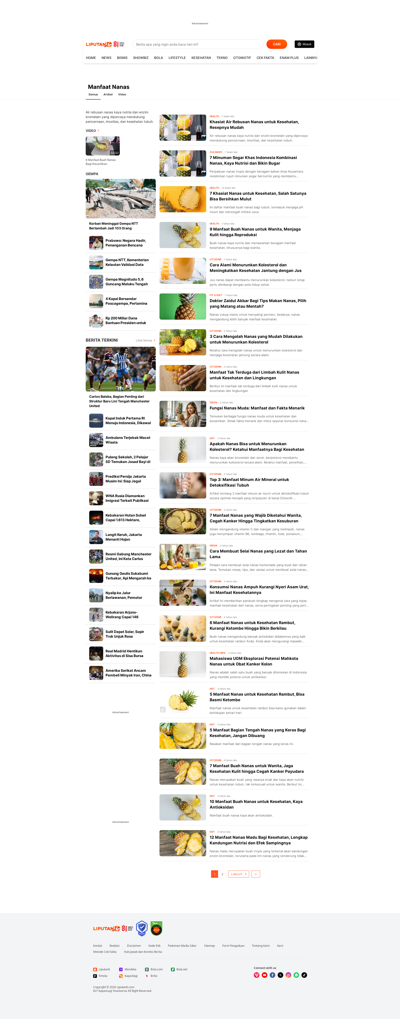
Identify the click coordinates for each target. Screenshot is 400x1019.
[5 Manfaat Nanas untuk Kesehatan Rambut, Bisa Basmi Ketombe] (182, 700)
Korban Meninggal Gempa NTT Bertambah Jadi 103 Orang (113, 225)
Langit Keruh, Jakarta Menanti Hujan (124, 537)
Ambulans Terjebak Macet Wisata (128, 439)
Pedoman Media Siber (182, 946)
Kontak (97, 946)
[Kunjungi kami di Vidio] (256, 975)
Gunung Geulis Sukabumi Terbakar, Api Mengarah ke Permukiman (128, 578)
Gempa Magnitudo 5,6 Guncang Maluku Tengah (127, 281)
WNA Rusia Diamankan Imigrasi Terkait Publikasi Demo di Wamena (127, 500)
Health (214, 116)
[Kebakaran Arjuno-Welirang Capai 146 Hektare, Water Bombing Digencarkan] (96, 615)
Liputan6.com (125, 987)
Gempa (92, 174)
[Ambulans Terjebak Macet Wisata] (96, 440)
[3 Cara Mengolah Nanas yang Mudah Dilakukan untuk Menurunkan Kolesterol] (182, 342)
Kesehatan (201, 58)
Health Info (218, 652)
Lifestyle (177, 58)
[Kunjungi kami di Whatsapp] (296, 975)
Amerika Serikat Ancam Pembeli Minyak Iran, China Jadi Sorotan (129, 675)
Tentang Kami (261, 946)
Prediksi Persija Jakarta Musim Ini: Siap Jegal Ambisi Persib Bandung (126, 481)
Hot (212, 438)
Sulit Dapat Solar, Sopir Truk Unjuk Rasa (125, 634)
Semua (93, 94)
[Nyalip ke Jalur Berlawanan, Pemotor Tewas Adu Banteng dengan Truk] (96, 595)
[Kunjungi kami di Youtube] (264, 975)
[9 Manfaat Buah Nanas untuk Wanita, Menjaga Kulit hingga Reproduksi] (182, 235)
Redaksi (115, 946)
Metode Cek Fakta (105, 952)
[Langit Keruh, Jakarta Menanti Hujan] (96, 537)
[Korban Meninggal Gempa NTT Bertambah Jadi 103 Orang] (121, 198)
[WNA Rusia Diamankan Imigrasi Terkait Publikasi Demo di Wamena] (96, 498)
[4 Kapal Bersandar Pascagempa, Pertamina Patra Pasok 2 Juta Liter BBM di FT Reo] (96, 301)
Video (122, 94)
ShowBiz (141, 58)
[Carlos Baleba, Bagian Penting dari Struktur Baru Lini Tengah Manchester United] (121, 369)
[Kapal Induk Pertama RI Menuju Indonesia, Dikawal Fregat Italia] (96, 421)
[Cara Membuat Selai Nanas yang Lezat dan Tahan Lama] (182, 557)
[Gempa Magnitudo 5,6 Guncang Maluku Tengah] (96, 282)
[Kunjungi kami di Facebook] (272, 975)
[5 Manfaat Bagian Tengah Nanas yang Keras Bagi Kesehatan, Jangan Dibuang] (182, 736)
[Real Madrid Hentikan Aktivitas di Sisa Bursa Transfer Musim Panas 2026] (96, 654)
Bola (158, 58)
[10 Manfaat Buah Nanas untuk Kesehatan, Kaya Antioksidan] (182, 807)
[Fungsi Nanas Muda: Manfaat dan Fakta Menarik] (182, 414)
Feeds (214, 402)
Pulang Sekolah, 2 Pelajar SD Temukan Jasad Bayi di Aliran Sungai (128, 462)
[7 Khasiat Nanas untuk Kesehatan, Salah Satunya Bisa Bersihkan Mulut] (182, 199)
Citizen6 (216, 259)
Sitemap (209, 946)
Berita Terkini (102, 340)
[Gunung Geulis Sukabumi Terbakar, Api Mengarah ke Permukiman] (96, 576)
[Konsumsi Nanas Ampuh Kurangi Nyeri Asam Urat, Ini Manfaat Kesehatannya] (182, 593)
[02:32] (103, 146)
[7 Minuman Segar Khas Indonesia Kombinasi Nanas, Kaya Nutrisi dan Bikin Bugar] (182, 163)
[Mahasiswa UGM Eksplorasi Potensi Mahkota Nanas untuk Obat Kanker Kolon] (182, 664)
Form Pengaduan (233, 946)
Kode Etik (154, 946)
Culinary (216, 152)
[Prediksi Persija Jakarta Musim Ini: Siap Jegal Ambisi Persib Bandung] (96, 479)
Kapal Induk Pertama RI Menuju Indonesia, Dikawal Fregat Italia (128, 423)
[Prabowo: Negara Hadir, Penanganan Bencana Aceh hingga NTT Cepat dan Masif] (96, 243)
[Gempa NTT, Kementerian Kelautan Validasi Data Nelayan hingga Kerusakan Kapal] (96, 262)
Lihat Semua (144, 340)
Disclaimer (134, 946)
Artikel (108, 94)
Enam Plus (289, 58)
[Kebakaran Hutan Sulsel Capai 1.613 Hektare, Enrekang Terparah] (96, 518)
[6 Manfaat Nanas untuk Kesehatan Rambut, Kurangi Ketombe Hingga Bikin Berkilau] (182, 628)
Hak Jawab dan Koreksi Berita (143, 952)
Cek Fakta (265, 58)
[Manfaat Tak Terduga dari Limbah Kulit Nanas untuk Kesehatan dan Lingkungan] (182, 378)
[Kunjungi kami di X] (280, 975)
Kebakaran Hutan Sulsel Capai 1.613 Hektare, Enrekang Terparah (126, 520)
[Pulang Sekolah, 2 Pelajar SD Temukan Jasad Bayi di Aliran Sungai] (96, 459)
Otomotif (242, 58)
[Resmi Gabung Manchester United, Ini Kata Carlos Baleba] (96, 556)
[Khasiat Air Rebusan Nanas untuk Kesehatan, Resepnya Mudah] (182, 128)
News (106, 58)
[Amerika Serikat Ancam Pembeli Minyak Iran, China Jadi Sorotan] (96, 673)
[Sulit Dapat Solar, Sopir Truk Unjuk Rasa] (96, 634)
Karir (280, 946)
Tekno (222, 58)
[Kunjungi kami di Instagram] (288, 975)
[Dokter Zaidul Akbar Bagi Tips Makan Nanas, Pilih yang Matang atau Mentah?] (182, 306)
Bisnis (122, 58)
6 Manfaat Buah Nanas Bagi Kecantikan (101, 162)
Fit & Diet (216, 295)
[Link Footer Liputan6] (113, 928)
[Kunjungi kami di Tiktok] (304, 975)
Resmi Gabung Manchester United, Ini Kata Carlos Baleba (129, 559)
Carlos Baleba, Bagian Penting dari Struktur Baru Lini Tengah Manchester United (119, 401)
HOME (91, 58)
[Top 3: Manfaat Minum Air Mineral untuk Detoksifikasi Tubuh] (182, 485)
